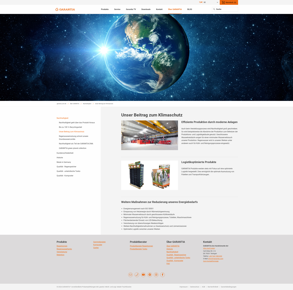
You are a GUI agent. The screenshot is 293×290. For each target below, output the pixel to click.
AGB (203, 287)
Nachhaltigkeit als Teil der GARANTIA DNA (76, 144)
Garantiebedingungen (228, 287)
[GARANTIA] (65, 9)
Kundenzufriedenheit (65, 153)
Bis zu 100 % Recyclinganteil (70, 127)
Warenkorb (231, 2)
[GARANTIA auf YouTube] (143, 274)
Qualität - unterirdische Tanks (68, 171)
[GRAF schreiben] (130, 274)
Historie (60, 157)
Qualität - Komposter (65, 176)
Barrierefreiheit (213, 287)
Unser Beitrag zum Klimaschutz (71, 132)
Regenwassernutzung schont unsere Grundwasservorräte (73, 137)
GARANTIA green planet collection (72, 148)
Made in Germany (64, 162)
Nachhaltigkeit (62, 118)
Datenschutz (194, 287)
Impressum (184, 287)
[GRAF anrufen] (137, 274)
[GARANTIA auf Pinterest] (149, 274)
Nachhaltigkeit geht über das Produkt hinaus (77, 122)
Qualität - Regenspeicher (66, 167)
